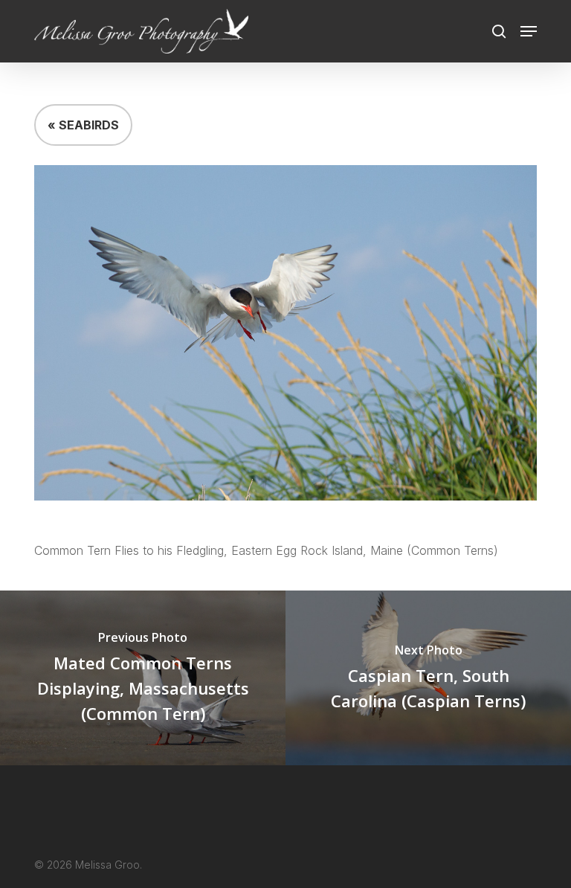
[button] (528, 31)
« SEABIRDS (83, 125)
